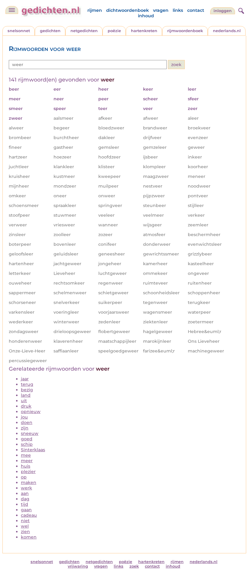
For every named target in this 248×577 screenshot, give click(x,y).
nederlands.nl (227, 30)
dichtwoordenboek (127, 10)
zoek (134, 566)
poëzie (114, 30)
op (24, 477)
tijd (24, 504)
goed (26, 439)
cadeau (29, 515)
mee (26, 455)
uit (24, 400)
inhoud (146, 15)
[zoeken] (240, 10)
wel (25, 526)
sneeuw (29, 433)
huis (25, 466)
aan (25, 493)
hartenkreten (144, 30)
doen (26, 422)
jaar (25, 379)
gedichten (50, 30)
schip (27, 444)
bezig (27, 389)
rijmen (94, 10)
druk (26, 406)
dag (25, 499)
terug (27, 384)
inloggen (223, 10)
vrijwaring (78, 566)
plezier (28, 471)
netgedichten (84, 30)
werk (26, 488)
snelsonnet (19, 30)
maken (28, 482)
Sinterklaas (33, 449)
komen (29, 537)
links (178, 10)
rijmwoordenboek (185, 30)
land (26, 395)
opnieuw (31, 411)
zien (25, 531)
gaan (26, 509)
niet (25, 520)
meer (27, 460)
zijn (24, 428)
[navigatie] (11, 10)
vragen (160, 10)
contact (195, 10)
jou (24, 417)
